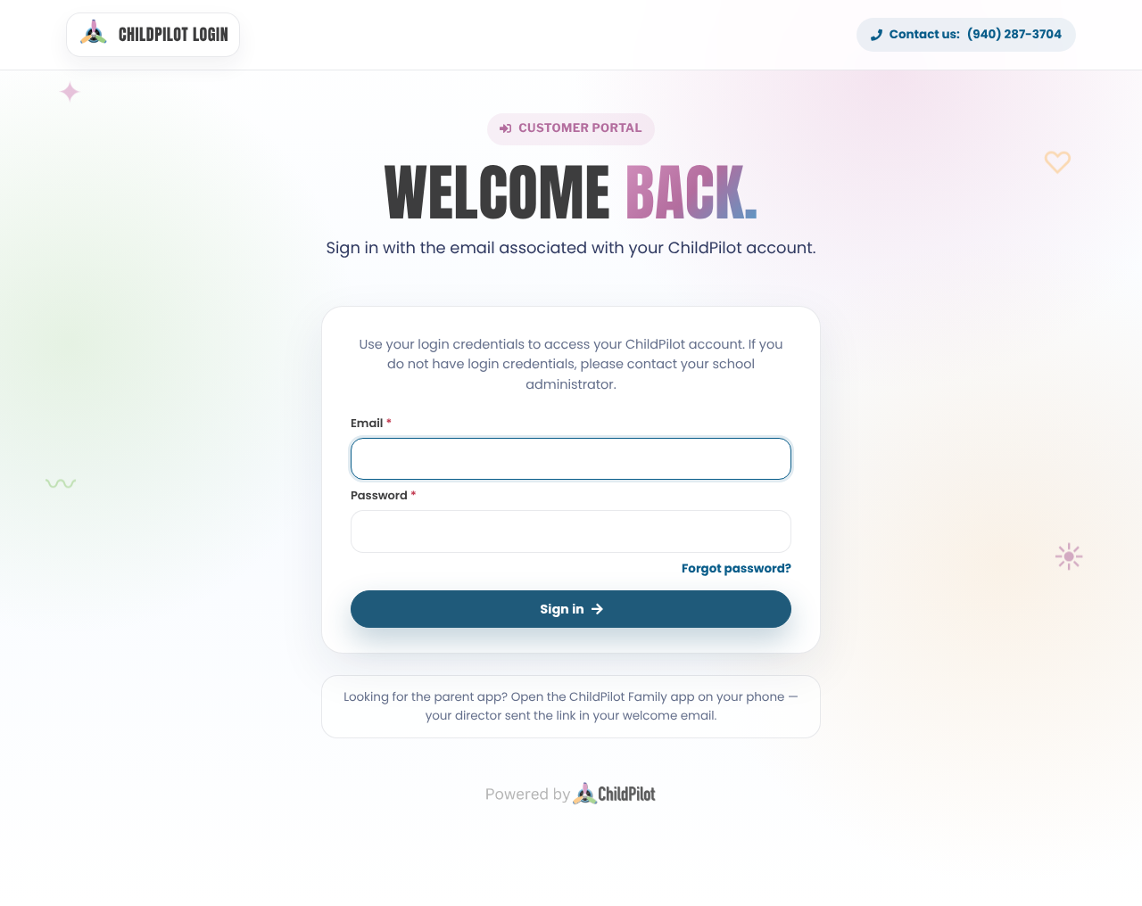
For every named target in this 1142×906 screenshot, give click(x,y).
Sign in (562, 609)
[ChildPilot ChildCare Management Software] (571, 792)
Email (371, 423)
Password (384, 495)
